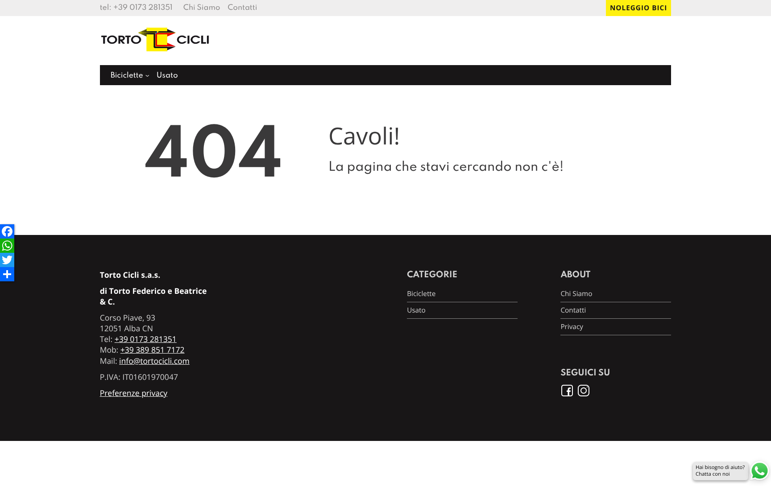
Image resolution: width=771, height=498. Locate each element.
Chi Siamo (201, 8)
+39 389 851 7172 (152, 350)
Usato (167, 75)
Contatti (242, 8)
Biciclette (127, 75)
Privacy (571, 326)
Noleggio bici (638, 8)
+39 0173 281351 (143, 8)
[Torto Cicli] (155, 55)
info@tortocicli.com (154, 361)
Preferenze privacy (133, 393)
